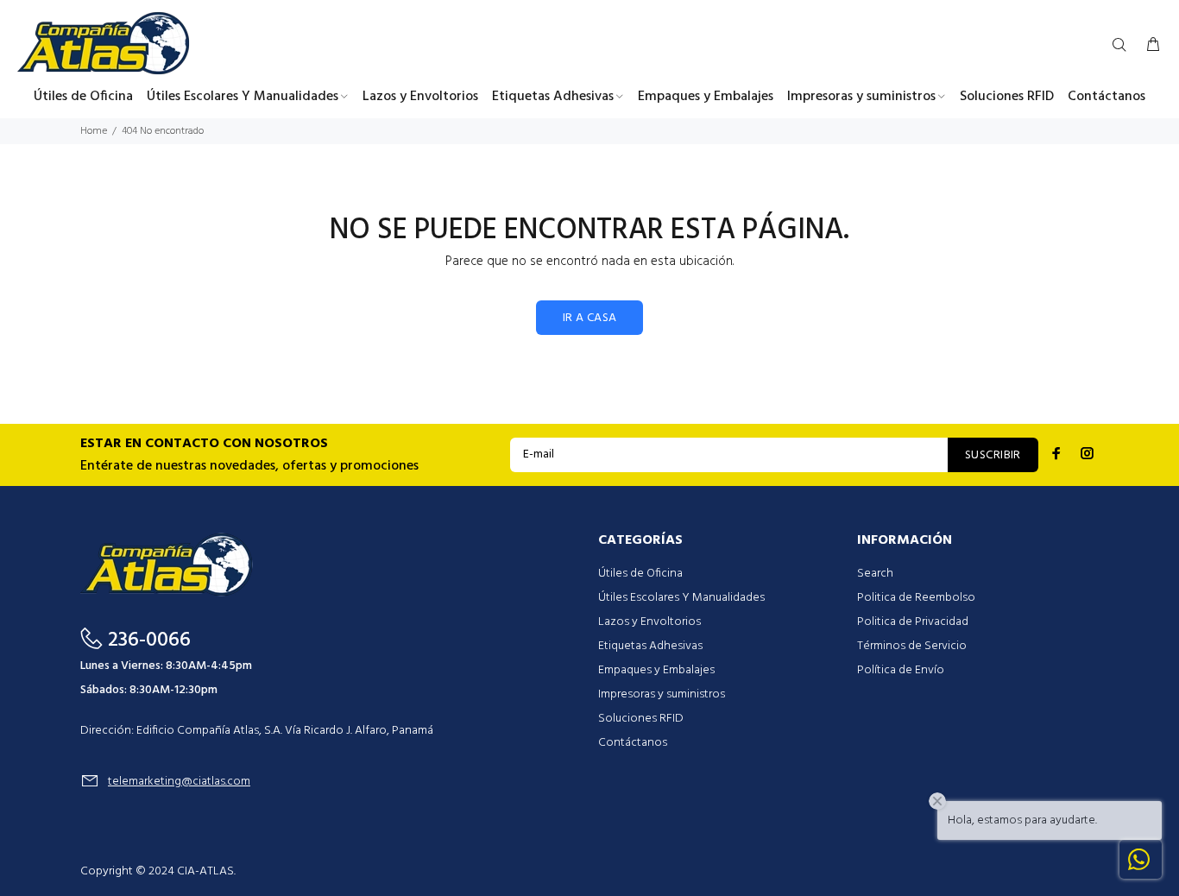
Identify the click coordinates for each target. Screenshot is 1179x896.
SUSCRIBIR (993, 455)
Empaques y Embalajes (656, 670)
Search (875, 574)
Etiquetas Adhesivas (650, 646)
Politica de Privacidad (912, 622)
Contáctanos (632, 743)
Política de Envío (900, 670)
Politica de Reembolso (916, 598)
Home (93, 131)
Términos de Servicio (912, 646)
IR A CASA (590, 318)
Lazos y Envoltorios (649, 622)
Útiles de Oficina (640, 574)
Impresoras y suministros (661, 694)
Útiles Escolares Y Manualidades (681, 598)
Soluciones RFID (641, 719)
